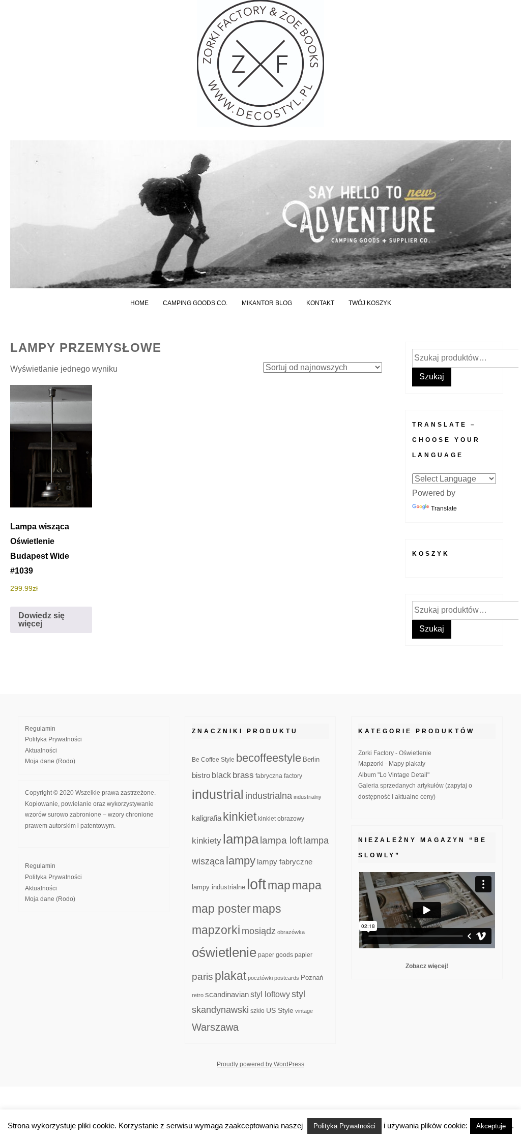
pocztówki (260, 978)
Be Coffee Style (213, 759)
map (279, 885)
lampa (240, 839)
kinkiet (239, 816)
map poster (221, 908)
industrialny (308, 797)
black (221, 775)
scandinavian (227, 994)
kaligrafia (206, 818)
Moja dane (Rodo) (50, 761)
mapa (307, 885)
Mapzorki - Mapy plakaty (391, 763)
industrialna (268, 796)
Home (139, 303)
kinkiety (206, 841)
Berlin (311, 759)
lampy (240, 860)
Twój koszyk (370, 303)
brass (243, 775)
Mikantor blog (267, 303)
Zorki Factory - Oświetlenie (394, 753)
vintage (304, 1011)
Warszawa (215, 1027)
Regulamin (40, 728)
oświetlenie (224, 952)
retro (198, 995)
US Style (280, 1010)
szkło (257, 1010)
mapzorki (216, 930)
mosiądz (259, 931)
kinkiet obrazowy (281, 818)
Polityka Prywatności (53, 739)
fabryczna (268, 775)
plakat (230, 975)
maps (266, 908)
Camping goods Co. (195, 303)
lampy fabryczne (284, 862)
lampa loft (281, 840)
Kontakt (320, 303)
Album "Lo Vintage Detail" (393, 774)
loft (256, 884)
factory (293, 775)
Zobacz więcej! (427, 966)
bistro (201, 775)
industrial (218, 794)
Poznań (312, 977)
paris (202, 976)
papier (303, 954)
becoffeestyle (268, 758)
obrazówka (291, 932)
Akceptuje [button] (491, 1126)
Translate (444, 508)
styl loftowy (270, 994)
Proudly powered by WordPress (260, 1064)
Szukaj (431, 376)
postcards (286, 978)
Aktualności (41, 750)
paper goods (275, 954)
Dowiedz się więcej (41, 619)
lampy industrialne (218, 887)
